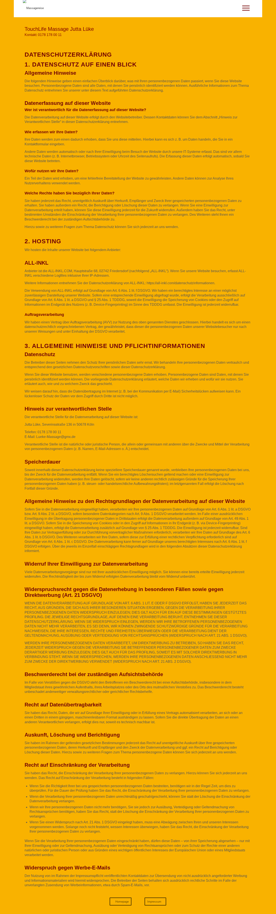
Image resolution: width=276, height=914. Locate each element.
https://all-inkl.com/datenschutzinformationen (180, 283)
